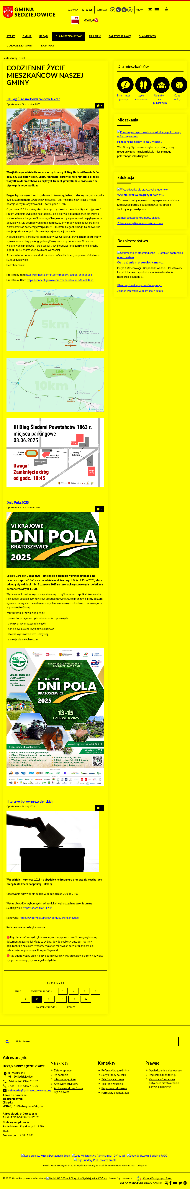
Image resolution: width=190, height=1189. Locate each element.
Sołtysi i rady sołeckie (114, 1074)
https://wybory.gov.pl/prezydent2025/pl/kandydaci (49, 917)
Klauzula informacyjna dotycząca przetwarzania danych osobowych (164, 1083)
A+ (90, 9)
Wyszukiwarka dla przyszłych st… (140, 194)
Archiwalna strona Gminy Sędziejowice (68, 1090)
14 (86, 999)
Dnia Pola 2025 (17, 502)
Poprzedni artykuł (42, 991)
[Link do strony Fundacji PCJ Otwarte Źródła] (95, 1160)
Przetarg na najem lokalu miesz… (139, 141)
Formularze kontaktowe (115, 1092)
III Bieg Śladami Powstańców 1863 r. (33, 99)
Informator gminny (123, 97)
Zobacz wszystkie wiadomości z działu (140, 223)
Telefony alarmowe (112, 1079)
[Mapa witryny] (166, 10)
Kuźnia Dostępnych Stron (157, 1178)
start (18, 991)
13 (73, 999)
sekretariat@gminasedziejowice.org (29, 1090)
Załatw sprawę (62, 1070)
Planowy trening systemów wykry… (139, 285)
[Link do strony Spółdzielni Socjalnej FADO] (147, 1155)
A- (83, 9)
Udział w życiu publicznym (159, 99)
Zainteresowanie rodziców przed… (139, 217)
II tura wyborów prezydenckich (29, 801)
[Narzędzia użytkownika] (99, 105)
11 (49, 999)
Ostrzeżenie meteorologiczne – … (140, 262)
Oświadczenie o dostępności (165, 1070)
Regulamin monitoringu (162, 1074)
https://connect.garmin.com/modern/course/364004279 (60, 280)
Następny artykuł (47, 1007)
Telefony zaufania (112, 1083)
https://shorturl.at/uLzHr (37, 907)
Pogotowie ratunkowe (114, 1088)
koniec (71, 1007)
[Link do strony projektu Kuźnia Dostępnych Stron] (46, 1155)
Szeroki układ (157, 9)
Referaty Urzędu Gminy (115, 1070)
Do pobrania (61, 1074)
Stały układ (150, 9)
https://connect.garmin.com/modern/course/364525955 (58, 274)
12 (61, 999)
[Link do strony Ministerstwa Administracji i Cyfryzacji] (99, 1155)
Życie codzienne (141, 97)
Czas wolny (177, 97)
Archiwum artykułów (66, 1083)
